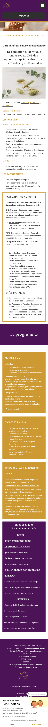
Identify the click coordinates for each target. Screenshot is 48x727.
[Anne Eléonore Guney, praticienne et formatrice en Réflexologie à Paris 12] (6, 6)
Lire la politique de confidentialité (13, 716)
